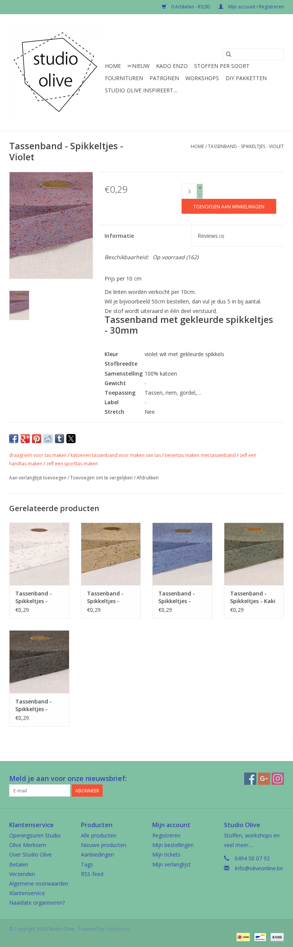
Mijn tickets (166, 854)
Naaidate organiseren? (37, 902)
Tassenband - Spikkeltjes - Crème (33, 597)
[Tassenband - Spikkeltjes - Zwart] (39, 661)
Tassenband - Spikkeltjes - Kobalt (176, 597)
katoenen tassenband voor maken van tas (116, 455)
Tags (87, 864)
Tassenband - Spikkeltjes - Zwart (33, 705)
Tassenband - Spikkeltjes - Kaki (252, 597)
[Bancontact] (259, 936)
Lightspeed (117, 929)
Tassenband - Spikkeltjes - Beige (105, 597)
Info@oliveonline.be (259, 868)
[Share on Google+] (25, 438)
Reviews (211, 235)
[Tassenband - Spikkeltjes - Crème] (39, 554)
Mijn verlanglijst (171, 864)
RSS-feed (92, 874)
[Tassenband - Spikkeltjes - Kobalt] (182, 554)
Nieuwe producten (103, 845)
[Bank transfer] (276, 936)
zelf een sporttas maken (72, 463)
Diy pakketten (246, 78)
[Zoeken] (228, 54)
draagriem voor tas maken (38, 455)
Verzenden (22, 874)
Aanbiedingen (97, 854)
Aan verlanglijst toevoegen (38, 477)
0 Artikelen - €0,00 (190, 6)
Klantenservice (27, 893)
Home (113, 65)
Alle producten (98, 835)
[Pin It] (36, 438)
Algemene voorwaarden (38, 883)
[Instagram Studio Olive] (278, 779)
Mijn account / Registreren (255, 6)
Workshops (202, 78)
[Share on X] (71, 438)
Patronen (164, 78)
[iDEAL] (242, 936)
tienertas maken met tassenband (200, 455)
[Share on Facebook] (13, 438)
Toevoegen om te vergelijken (102, 477)
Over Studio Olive (30, 854)
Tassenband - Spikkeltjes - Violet (246, 146)
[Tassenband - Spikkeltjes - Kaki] (254, 554)
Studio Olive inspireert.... (141, 90)
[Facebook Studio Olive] (250, 779)
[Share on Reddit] (48, 438)
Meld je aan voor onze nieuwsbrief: (68, 778)
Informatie (119, 235)
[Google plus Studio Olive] (264, 779)
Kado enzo (172, 65)
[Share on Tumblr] (59, 438)
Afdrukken (148, 477)
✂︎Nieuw (138, 65)
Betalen (18, 864)
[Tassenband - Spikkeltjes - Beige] (111, 554)
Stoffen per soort (222, 65)
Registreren (166, 835)
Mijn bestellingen (173, 845)
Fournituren (124, 78)
